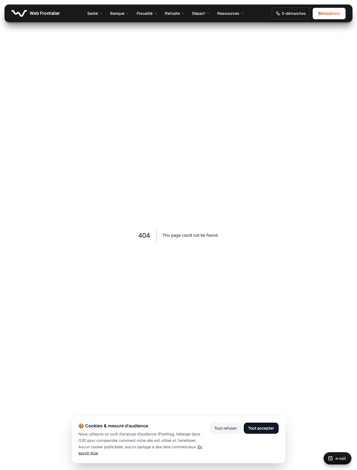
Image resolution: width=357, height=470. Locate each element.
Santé (92, 13)
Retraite (172, 13)
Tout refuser (225, 428)
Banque (117, 13)
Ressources (228, 13)
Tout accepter (261, 428)
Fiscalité (145, 13)
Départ (198, 13)
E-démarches (294, 13)
